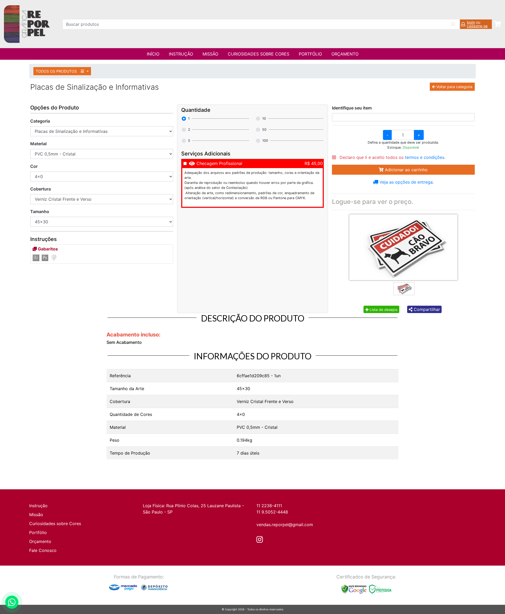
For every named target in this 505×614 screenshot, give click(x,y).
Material (38, 143)
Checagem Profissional (219, 163)
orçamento (344, 54)
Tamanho (39, 211)
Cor (34, 166)
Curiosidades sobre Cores (258, 54)
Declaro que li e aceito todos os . (391, 157)
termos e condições (424, 157)
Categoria (40, 121)
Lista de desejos (382, 309)
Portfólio (310, 54)
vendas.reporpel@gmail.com (284, 524)
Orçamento (40, 541)
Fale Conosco (43, 550)
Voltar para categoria (453, 86)
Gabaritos (47, 248)
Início (153, 54)
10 (264, 118)
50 (264, 130)
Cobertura (40, 189)
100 (265, 141)
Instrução (181, 54)
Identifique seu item (352, 107)
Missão (210, 54)
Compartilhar (426, 309)
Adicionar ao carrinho (405, 169)
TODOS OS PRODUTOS (57, 71)
